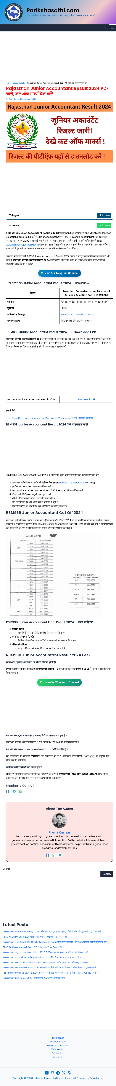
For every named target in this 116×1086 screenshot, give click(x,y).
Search (7, 868)
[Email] (52, 1073)
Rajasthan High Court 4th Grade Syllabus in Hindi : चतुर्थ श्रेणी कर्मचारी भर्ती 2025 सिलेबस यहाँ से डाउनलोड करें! (55, 942)
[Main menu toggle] (112, 27)
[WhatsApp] (20, 791)
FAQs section (58, 1049)
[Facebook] (7, 791)
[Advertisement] (59, 59)
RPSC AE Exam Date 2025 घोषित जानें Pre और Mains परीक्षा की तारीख (35, 936)
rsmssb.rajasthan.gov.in (73, 482)
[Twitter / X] (64, 1073)
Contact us (58, 1053)
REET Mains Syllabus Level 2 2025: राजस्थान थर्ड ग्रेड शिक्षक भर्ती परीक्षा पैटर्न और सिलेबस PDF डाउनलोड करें (51, 972)
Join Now (105, 215)
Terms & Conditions (58, 1045)
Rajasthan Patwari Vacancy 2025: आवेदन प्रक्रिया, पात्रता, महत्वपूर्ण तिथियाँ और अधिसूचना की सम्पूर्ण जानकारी (52, 931)
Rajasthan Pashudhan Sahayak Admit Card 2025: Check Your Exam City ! (42, 957)
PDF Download (86, 399)
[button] (104, 28)
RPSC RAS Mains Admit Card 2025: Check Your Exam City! (33, 947)
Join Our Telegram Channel (61, 273)
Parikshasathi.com (53, 10)
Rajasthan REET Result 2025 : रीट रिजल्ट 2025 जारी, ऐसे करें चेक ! (34, 977)
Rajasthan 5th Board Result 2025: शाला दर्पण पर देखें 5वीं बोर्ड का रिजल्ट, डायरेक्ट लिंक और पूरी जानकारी (49, 967)
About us (58, 1057)
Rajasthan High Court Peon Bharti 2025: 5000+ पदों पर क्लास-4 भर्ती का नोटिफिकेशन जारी (45, 952)
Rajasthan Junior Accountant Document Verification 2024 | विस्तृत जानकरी (52, 418)
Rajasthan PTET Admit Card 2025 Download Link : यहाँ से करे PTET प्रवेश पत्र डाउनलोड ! (46, 962)
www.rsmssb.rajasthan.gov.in (22, 244)
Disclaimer (58, 1037)
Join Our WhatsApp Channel (62, 682)
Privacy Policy (58, 1041)
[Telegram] (14, 791)
